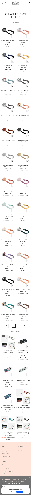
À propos (4, 449)
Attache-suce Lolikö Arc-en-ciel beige (23, 240)
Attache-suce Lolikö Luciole (8, 66)
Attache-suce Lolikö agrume (23, 41)
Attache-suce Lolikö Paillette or (23, 166)
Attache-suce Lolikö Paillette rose (23, 190)
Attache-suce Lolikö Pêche (23, 289)
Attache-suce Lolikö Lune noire (8, 290)
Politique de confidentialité (5, 467)
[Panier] (28, 3)
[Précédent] (6, 326)
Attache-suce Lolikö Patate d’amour (8, 41)
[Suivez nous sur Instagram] (22, 450)
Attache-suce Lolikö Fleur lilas (8, 265)
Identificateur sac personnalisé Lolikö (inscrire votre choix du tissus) (23, 353)
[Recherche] (5, 3)
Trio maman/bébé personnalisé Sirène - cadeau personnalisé (8, 434)
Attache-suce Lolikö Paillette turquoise (8, 215)
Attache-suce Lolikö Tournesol (23, 66)
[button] (29, 478)
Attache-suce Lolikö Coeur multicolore (8, 240)
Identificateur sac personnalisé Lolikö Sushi (23, 379)
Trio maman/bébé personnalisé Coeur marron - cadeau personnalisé (23, 407)
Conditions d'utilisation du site (8, 472)
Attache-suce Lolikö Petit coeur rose (8, 116)
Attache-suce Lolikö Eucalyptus (23, 315)
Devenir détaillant (6, 459)
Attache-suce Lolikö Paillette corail (8, 190)
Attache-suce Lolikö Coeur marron (8, 141)
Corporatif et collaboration (5, 452)
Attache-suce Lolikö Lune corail (23, 265)
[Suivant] (24, 326)
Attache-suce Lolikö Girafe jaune (23, 215)
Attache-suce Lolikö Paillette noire (23, 141)
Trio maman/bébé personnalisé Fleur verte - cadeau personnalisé (8, 352)
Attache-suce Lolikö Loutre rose (23, 116)
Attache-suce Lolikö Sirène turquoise (8, 315)
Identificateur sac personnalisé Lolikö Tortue (8, 406)
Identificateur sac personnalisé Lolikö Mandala (8, 380)
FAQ (3, 464)
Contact (4, 461)
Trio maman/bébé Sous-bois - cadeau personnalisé (23, 433)
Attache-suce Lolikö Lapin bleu (8, 91)
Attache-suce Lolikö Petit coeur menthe (23, 91)
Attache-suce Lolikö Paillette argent (8, 166)
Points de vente (6, 456)
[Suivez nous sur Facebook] (18, 450)
